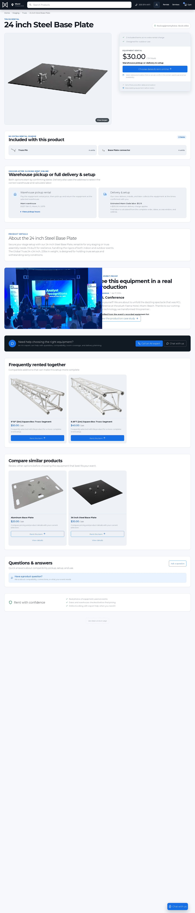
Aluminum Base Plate (22, 517)
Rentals (166, 4)
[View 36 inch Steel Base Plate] (97, 492)
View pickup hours (31, 212)
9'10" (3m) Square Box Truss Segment (31, 421)
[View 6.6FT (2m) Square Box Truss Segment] (97, 396)
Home (7, 13)
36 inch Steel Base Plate (83, 517)
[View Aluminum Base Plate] (37, 492)
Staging (15, 13)
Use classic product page (97, 621)
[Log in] (157, 5)
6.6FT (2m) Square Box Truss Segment (91, 421)
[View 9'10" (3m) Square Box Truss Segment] (37, 396)
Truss (24, 13)
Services (175, 4)
